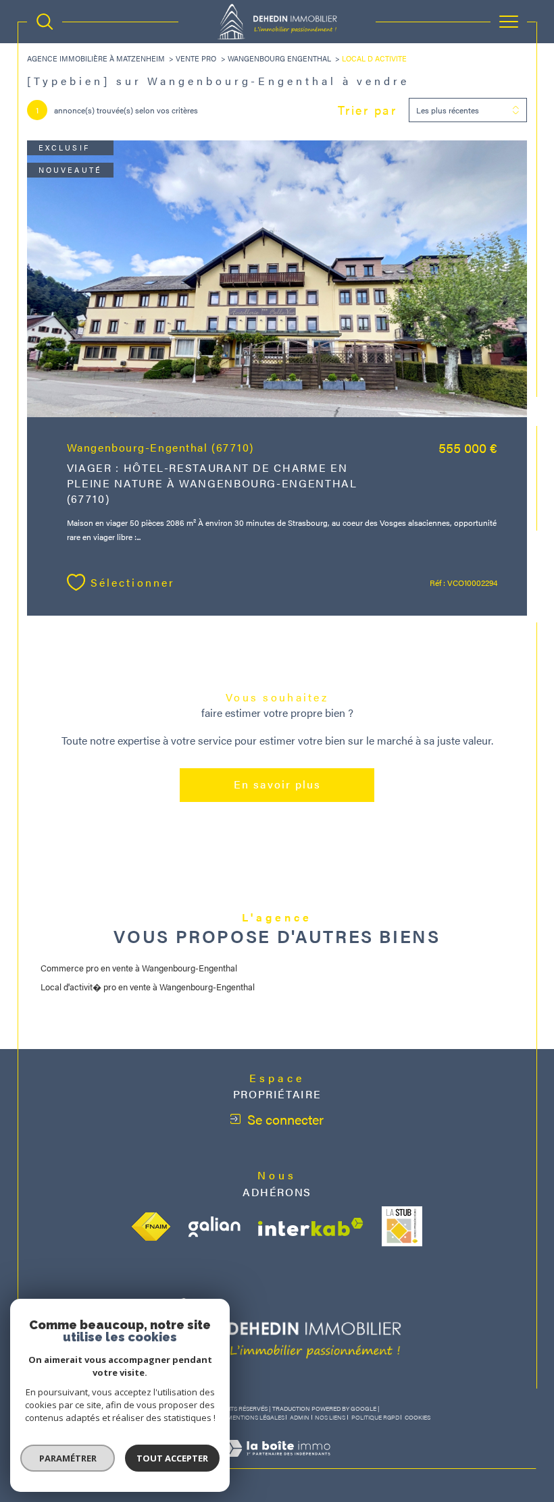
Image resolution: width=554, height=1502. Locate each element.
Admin (299, 1417)
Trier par (367, 110)
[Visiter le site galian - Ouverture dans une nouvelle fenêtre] (214, 1226)
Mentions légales (255, 1417)
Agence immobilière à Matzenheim (96, 58)
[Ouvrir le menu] (508, 21)
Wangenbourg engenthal (279, 58)
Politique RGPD (375, 1417)
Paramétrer (68, 1458)
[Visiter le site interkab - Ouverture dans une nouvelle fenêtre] (310, 1227)
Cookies (417, 1417)
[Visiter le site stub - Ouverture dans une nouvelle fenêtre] (402, 1226)
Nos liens (330, 1417)
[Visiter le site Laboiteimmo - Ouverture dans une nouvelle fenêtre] (276, 1461)
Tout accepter (172, 1458)
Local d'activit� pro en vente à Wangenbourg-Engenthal (148, 986)
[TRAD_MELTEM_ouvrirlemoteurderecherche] (44, 21)
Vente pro (196, 58)
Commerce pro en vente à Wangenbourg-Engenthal (139, 967)
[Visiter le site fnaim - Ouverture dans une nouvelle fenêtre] (151, 1226)
